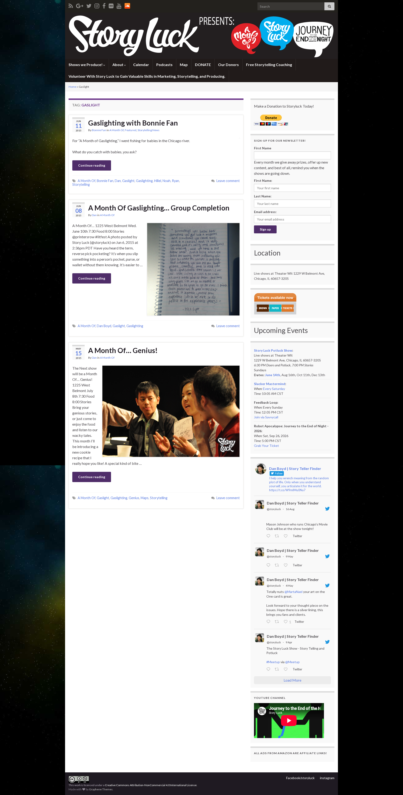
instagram (327, 778)
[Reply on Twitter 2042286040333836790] (269, 669)
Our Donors (228, 64)
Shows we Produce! (86, 64)
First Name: (263, 180)
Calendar (141, 64)
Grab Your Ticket (266, 446)
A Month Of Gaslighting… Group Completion (158, 207)
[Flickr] (111, 5)
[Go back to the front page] (201, 36)
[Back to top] (392, 784)
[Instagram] (96, 5)
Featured (130, 130)
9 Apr (289, 642)
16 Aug (290, 509)
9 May (289, 556)
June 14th (272, 375)
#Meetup (273, 662)
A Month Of (116, 130)
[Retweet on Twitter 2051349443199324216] (278, 622)
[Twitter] (88, 5)
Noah (166, 181)
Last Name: (262, 196)
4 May (289, 585)
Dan (118, 181)
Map (184, 64)
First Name (262, 148)
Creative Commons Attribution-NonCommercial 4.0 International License (151, 785)
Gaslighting (144, 181)
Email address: (265, 212)
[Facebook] (104, 5)
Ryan (175, 181)
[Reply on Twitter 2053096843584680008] (269, 565)
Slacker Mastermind (269, 384)
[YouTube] (119, 5)
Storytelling (81, 184)
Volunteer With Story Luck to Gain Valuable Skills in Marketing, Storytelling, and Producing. (147, 76)
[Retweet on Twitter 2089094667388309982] (278, 536)
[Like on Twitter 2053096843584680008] (287, 565)
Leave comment (228, 181)
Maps (145, 498)
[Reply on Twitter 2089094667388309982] (269, 536)
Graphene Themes (101, 789)
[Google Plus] (79, 5)
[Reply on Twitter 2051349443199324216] (269, 622)
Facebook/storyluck (300, 778)
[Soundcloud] (127, 5)
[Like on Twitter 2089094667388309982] (287, 536)
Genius (134, 498)
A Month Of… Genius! (123, 350)
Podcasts (164, 64)
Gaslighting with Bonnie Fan (133, 123)
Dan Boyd (104, 326)
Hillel (157, 181)
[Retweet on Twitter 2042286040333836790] (278, 669)
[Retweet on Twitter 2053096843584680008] (278, 565)
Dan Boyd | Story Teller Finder (293, 503)
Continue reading (91, 165)
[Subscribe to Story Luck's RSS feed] (71, 5)
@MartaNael (293, 592)
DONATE (203, 64)
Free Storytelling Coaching (269, 64)
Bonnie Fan (99, 130)
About (118, 64)
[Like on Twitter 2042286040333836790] (287, 669)
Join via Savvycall (266, 417)
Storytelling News (149, 130)
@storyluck (274, 509)
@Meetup (292, 662)
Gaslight (128, 181)
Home (72, 86)
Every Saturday (274, 389)
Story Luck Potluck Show (273, 350)
